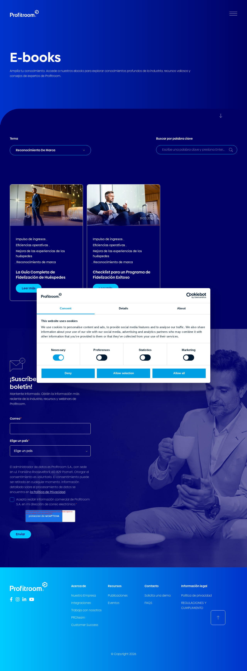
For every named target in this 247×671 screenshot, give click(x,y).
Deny (68, 373)
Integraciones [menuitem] (81, 603)
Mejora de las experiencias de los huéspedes (40, 253)
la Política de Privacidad (47, 492)
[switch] (101, 357)
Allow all (179, 373)
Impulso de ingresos (31, 239)
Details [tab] (123, 308)
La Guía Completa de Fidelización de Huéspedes (40, 274)
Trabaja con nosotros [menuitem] (86, 610)
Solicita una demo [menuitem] (158, 595)
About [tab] (181, 308)
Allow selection (123, 373)
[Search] (231, 150)
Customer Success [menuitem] (84, 625)
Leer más (29, 288)
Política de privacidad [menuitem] (196, 595)
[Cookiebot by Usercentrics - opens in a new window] (189, 295)
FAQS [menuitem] (148, 603)
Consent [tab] (65, 308)
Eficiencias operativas (32, 245)
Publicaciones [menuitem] (118, 595)
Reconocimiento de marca (36, 262)
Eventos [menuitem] (113, 603)
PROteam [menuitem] (78, 617)
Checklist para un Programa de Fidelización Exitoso (121, 274)
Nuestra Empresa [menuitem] (83, 595)
